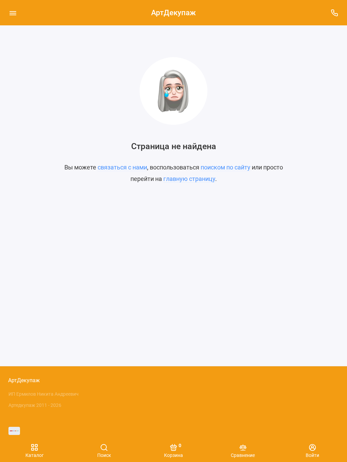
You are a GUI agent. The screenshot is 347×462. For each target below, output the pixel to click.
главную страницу (189, 178)
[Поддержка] (334, 12)
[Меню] (12, 12)
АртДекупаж (173, 12)
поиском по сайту (225, 167)
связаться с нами (122, 167)
